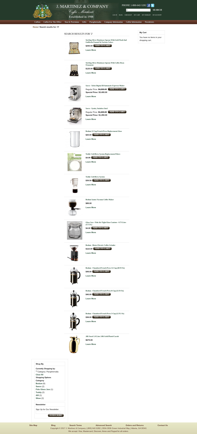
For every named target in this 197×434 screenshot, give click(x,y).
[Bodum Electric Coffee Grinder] (75, 253)
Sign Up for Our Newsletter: (47, 409)
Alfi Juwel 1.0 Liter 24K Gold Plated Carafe (102, 336)
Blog (121, 15)
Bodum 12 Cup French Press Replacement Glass (104, 131)
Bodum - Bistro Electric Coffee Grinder (100, 245)
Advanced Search (104, 425)
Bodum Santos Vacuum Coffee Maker (100, 200)
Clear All (39, 375)
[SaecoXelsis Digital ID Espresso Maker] (75, 94)
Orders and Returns (135, 425)
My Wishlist (146, 15)
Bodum (39, 383)
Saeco (38, 386)
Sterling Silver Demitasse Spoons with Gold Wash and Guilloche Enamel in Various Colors (106, 41)
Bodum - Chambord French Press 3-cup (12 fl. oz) (105, 314)
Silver (38, 398)
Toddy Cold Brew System (95, 177)
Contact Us (163, 425)
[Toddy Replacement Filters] (75, 162)
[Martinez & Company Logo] (75, 10)
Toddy (39, 392)
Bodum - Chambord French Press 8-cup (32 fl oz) (105, 291)
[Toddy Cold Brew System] (75, 185)
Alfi (37, 395)
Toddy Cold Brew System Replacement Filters (103, 154)
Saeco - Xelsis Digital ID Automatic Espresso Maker (105, 86)
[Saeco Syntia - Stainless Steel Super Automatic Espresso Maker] (75, 116)
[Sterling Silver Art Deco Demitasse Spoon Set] (75, 71)
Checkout (128, 15)
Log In (115, 15)
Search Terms (75, 425)
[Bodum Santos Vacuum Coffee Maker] (75, 208)
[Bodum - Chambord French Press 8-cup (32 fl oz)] (75, 299)
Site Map (33, 425)
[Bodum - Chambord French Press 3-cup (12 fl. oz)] (75, 322)
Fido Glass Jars (43, 389)
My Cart (137, 15)
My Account (157, 15)
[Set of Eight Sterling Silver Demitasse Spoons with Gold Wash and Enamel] (75, 48)
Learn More (91, 50)
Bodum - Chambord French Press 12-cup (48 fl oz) (105, 268)
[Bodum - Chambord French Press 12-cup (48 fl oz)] (75, 276)
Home (35, 27)
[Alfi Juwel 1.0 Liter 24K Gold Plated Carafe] (75, 344)
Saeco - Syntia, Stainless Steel (97, 108)
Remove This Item (36, 371)
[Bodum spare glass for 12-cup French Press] (75, 139)
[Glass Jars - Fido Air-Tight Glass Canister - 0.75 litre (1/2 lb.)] (75, 230)
